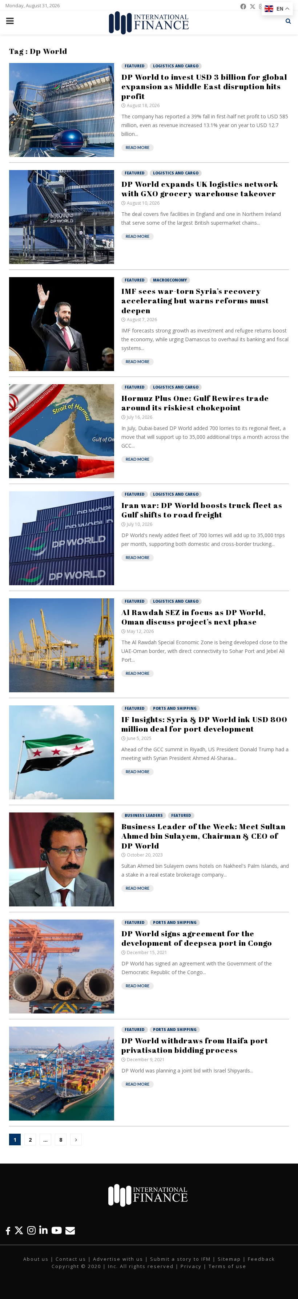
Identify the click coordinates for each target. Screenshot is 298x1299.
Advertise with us (118, 1259)
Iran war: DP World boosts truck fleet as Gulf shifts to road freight (201, 510)
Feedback (261, 1259)
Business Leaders (144, 815)
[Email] (70, 1230)
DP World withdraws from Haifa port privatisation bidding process (194, 1045)
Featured (135, 65)
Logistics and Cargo (175, 65)
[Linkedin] (43, 1230)
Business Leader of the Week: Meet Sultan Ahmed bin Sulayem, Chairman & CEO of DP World (203, 836)
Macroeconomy (170, 280)
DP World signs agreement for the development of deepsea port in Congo (196, 938)
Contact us (71, 1259)
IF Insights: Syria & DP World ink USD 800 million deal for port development (204, 724)
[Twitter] (19, 1230)
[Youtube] (56, 1230)
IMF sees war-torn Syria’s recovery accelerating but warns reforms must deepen (195, 300)
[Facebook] (8, 1230)
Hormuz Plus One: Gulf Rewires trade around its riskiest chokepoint (195, 403)
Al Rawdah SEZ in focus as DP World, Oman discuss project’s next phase (193, 617)
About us (36, 1259)
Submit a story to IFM (180, 1259)
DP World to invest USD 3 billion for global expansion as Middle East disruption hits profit (204, 86)
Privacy (191, 1266)
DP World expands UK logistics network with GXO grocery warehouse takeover (199, 188)
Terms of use (227, 1266)
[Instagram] (31, 1230)
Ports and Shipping (175, 708)
